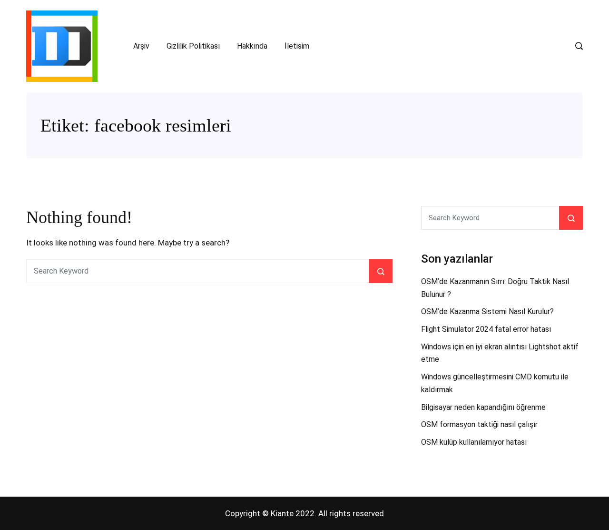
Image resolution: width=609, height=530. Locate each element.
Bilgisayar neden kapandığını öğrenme (483, 407)
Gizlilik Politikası (193, 46)
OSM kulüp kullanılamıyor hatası (474, 442)
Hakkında (252, 46)
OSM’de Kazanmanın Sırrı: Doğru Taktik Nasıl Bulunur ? (495, 288)
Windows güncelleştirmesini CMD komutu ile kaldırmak (495, 383)
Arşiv (141, 46)
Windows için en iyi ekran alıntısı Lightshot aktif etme (500, 353)
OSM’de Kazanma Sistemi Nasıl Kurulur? (487, 311)
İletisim (297, 46)
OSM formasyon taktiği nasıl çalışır (479, 424)
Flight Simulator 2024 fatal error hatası (486, 329)
